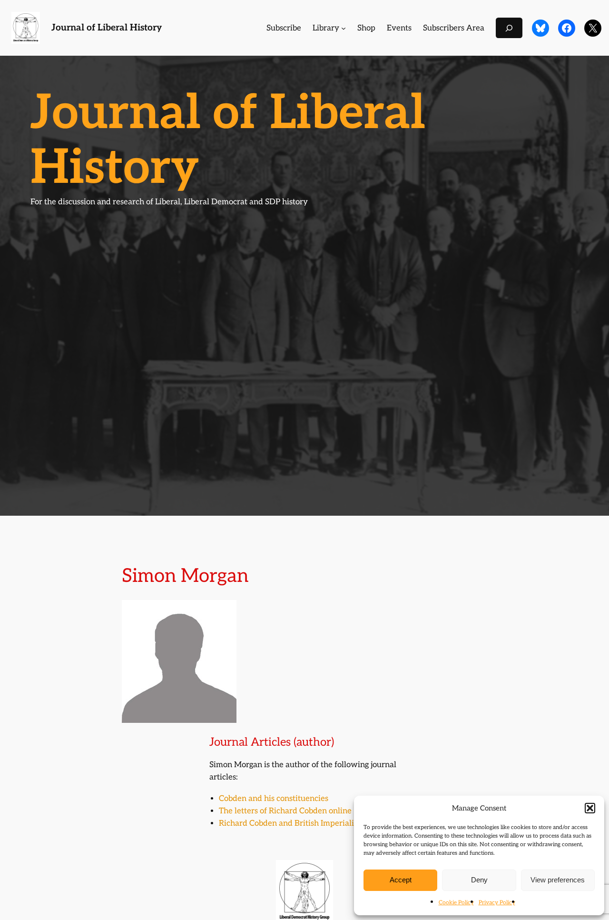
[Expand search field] (509, 28)
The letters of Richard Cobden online (285, 811)
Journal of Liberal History (106, 27)
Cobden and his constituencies (273, 798)
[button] (590, 808)
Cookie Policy (456, 902)
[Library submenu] (343, 28)
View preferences (557, 880)
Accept (401, 880)
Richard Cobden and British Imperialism (291, 823)
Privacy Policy (497, 902)
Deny (479, 880)
